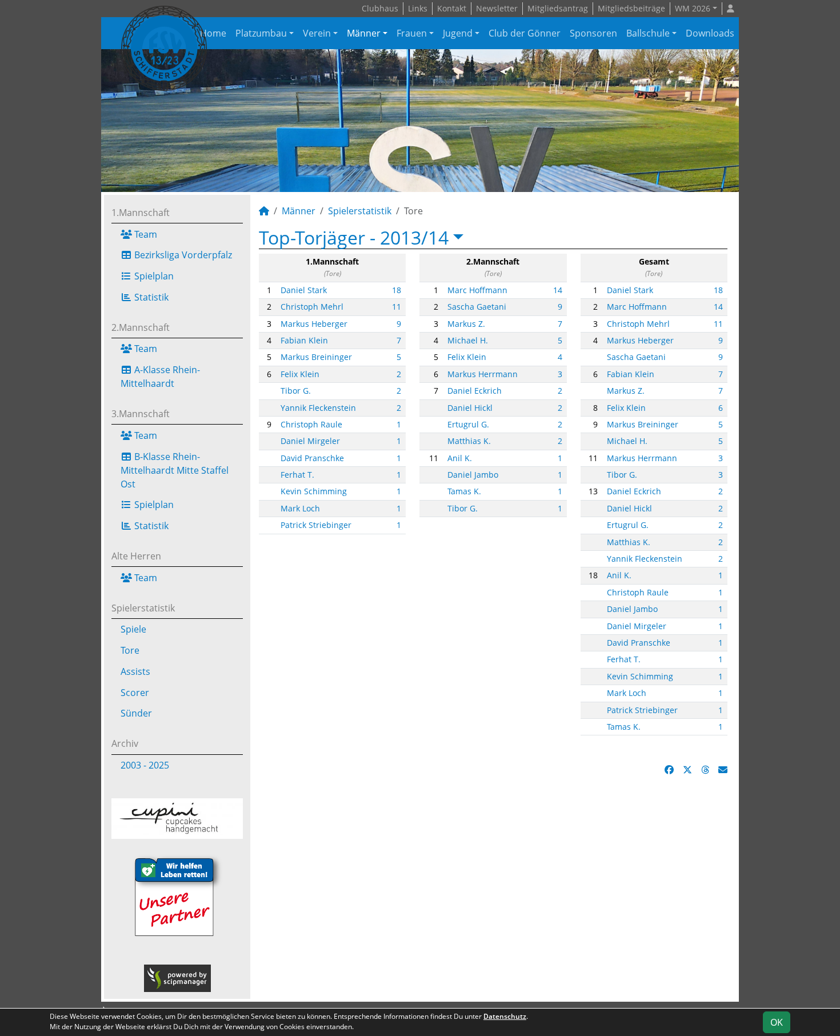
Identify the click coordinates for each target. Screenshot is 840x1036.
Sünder (136, 713)
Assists (135, 671)
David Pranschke (312, 458)
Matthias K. (469, 440)
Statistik (150, 297)
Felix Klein (300, 374)
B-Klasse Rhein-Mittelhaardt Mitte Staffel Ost (175, 470)
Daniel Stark (304, 290)
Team (144, 234)
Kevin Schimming (314, 491)
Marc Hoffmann (477, 290)
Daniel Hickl (470, 407)
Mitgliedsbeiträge (631, 8)
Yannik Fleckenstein (318, 407)
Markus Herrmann (482, 374)
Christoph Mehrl (312, 306)
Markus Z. (466, 323)
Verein (317, 33)
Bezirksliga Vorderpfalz (182, 255)
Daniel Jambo (472, 474)
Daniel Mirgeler (310, 440)
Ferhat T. (297, 474)
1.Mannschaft (140, 212)
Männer (364, 33)
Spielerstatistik (143, 608)
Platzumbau (261, 33)
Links (417, 8)
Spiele (133, 629)
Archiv (124, 743)
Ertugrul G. (468, 424)
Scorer (135, 692)
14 (557, 290)
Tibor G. (296, 390)
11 (396, 306)
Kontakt (451, 8)
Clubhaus (380, 8)
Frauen (412, 33)
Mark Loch (300, 508)
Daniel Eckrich (474, 390)
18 (396, 290)
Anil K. (459, 458)
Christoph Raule (311, 424)
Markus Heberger (314, 323)
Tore (130, 650)
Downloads (710, 33)
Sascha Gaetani (476, 306)
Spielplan (153, 276)
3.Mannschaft (140, 413)
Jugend (458, 33)
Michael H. (467, 340)
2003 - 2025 (145, 765)
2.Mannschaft (140, 327)
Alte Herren (136, 556)
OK (776, 1022)
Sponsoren (593, 33)
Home (213, 33)
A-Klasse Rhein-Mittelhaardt (160, 376)
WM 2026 (692, 8)
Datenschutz (504, 1016)
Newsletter (497, 8)
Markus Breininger (316, 356)
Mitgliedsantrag (557, 8)
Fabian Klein (304, 340)
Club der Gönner (525, 33)
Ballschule (648, 33)
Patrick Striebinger (316, 524)
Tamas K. (464, 491)
